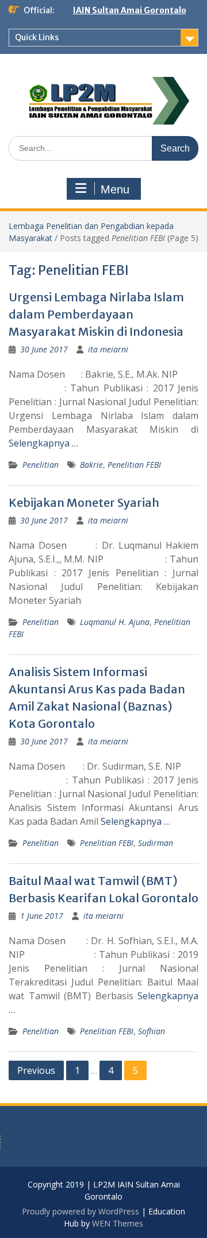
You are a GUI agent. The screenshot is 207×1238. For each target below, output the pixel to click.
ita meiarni (108, 349)
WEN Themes (117, 1223)
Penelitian (40, 464)
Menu (115, 189)
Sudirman (155, 842)
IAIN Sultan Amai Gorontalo (129, 10)
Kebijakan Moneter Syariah (84, 502)
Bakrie (91, 464)
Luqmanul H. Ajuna (115, 621)
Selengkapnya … (43, 443)
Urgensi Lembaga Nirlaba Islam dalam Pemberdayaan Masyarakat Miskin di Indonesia (96, 314)
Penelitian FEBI (134, 464)
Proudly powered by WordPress (80, 1211)
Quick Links (37, 37)
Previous (36, 1070)
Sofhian (151, 1031)
